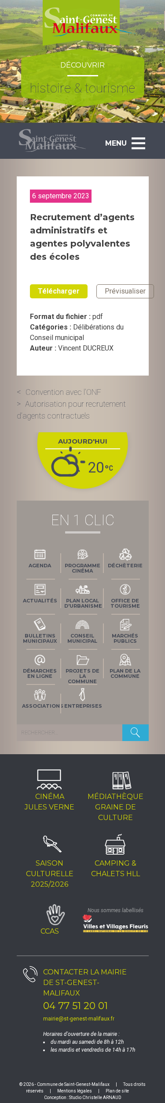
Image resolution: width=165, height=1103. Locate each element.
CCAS (49, 931)
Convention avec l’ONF (63, 392)
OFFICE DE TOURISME (125, 603)
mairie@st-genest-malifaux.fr (78, 1019)
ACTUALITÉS (40, 601)
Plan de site (117, 1091)
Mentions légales (74, 1091)
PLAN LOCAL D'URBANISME (83, 603)
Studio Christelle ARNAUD (95, 1097)
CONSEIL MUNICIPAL (82, 638)
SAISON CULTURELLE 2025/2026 (49, 873)
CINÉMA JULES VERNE (49, 801)
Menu (116, 143)
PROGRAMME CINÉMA (82, 568)
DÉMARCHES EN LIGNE (40, 673)
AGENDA (40, 565)
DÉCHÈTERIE (125, 565)
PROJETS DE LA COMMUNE (82, 675)
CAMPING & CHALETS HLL (115, 868)
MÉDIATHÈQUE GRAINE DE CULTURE (115, 807)
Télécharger (59, 291)
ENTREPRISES (83, 706)
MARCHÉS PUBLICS (125, 638)
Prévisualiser (125, 291)
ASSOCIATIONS (42, 706)
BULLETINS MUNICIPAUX (40, 638)
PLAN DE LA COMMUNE (125, 673)
